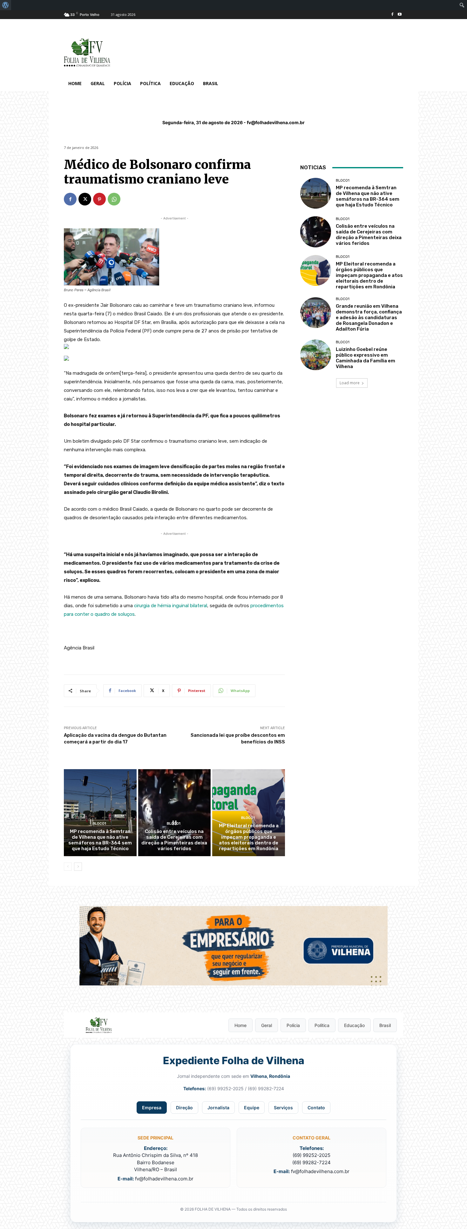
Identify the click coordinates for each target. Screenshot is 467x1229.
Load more (350, 383)
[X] (84, 199)
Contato (316, 1107)
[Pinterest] (99, 199)
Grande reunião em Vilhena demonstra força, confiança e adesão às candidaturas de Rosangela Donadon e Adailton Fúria (369, 317)
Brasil (385, 1025)
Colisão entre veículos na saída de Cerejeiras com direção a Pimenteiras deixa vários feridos (174, 840)
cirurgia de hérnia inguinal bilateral (170, 605)
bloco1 (99, 823)
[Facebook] (392, 14)
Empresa (151, 1107)
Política (322, 1025)
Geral (266, 1025)
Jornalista (218, 1107)
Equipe (251, 1107)
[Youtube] (399, 14)
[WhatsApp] (114, 199)
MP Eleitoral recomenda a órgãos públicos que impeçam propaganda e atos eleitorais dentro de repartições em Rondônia (249, 837)
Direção (184, 1107)
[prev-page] (68, 867)
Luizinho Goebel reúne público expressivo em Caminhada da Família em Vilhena (365, 357)
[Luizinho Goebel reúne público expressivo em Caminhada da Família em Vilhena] (315, 354)
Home (240, 1025)
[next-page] (78, 867)
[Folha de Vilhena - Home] (98, 1025)
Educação (354, 1025)
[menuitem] (5, 5)
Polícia (293, 1025)
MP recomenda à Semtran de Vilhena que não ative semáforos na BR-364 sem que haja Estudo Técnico (100, 840)
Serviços (283, 1107)
